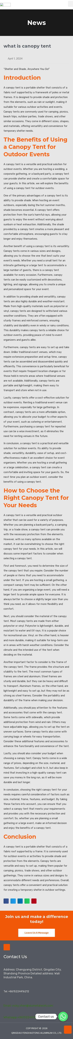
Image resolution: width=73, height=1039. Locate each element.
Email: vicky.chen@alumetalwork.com (28, 1005)
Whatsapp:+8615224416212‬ (22, 1017)
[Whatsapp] (63, 1016)
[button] (70, 4)
